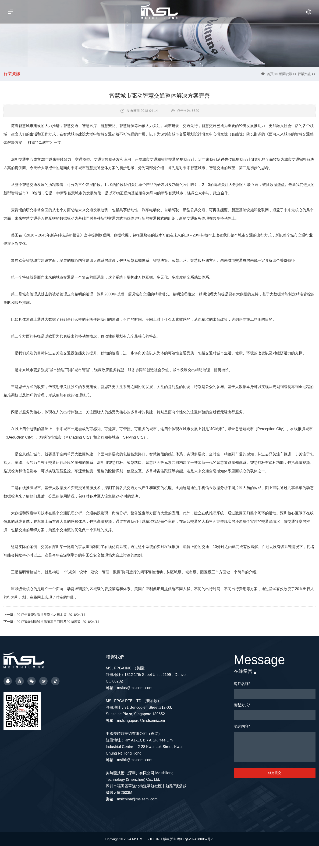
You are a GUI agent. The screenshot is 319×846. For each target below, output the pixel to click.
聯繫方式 (242, 705)
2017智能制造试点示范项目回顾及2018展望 (49, 622)
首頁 (270, 74)
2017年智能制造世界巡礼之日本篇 (42, 615)
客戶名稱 (242, 684)
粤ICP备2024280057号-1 (195, 839)
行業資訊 (304, 74)
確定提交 (274, 773)
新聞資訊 (285, 74)
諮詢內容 (242, 726)
